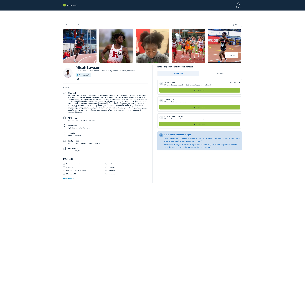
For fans (220, 73)
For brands (178, 73)
